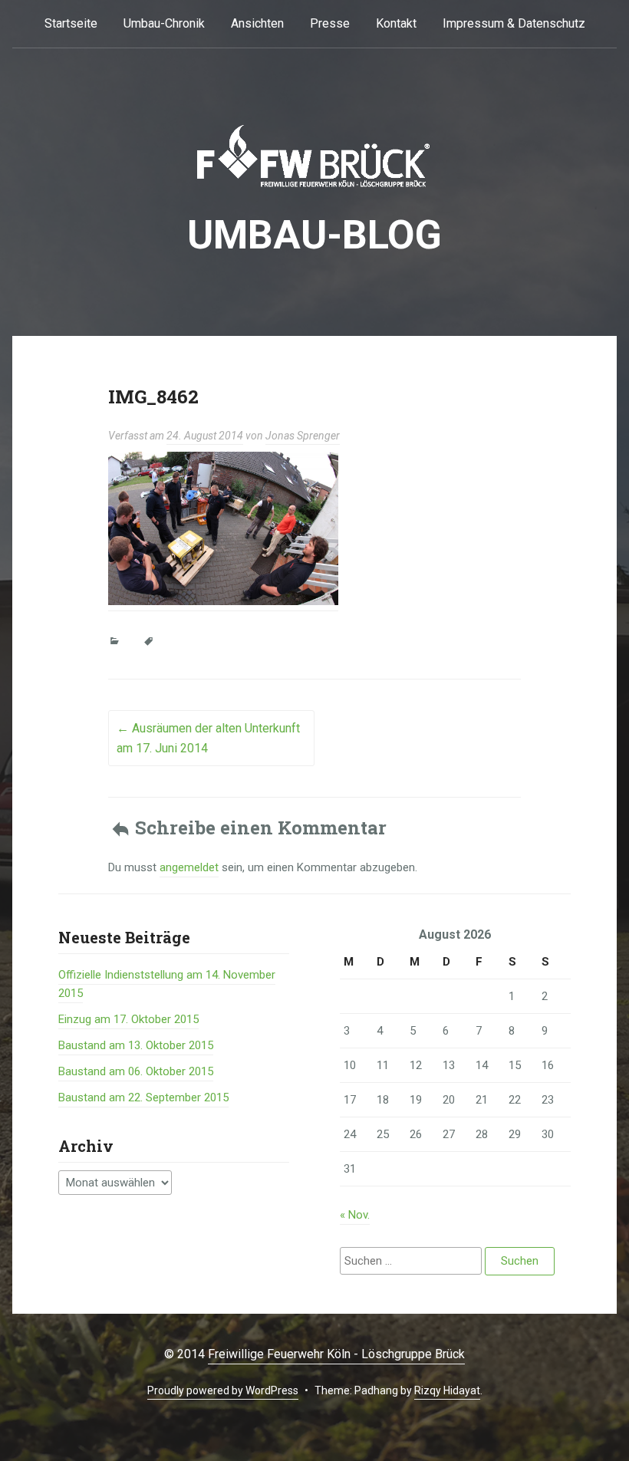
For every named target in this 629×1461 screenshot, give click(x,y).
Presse (330, 23)
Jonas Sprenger (302, 435)
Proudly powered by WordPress (222, 1390)
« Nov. (355, 1215)
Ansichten (257, 23)
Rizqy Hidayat (447, 1390)
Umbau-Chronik (164, 23)
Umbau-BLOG (314, 235)
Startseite (70, 23)
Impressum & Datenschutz (514, 23)
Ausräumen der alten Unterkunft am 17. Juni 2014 (208, 738)
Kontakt (396, 23)
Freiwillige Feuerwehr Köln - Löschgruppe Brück (336, 1354)
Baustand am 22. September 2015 (143, 1097)
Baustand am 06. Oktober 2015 (135, 1071)
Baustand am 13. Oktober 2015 (135, 1045)
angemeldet (189, 867)
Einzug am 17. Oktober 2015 (128, 1019)
